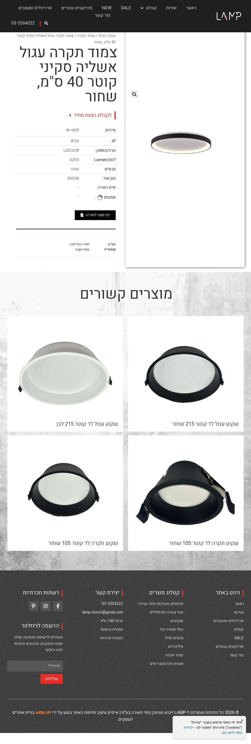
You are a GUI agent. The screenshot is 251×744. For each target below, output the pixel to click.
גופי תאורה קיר (171, 629)
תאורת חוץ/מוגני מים (166, 663)
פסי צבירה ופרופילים (166, 612)
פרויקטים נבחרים (76, 8)
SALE (126, 8)
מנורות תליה (174, 638)
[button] (25, 23)
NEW (107, 8)
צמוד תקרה (86, 36)
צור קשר (102, 15)
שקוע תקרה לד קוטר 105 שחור (204, 543)
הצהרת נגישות (112, 629)
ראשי (191, 8)
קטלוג (151, 8)
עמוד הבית (107, 36)
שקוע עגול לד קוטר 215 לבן (87, 424)
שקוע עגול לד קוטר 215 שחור (205, 424)
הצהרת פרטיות (111, 638)
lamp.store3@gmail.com (102, 612)
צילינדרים (175, 646)
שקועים (176, 620)
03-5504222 (112, 603)
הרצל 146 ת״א (111, 620)
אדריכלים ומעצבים (35, 8)
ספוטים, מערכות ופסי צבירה (160, 603)
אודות (171, 8)
